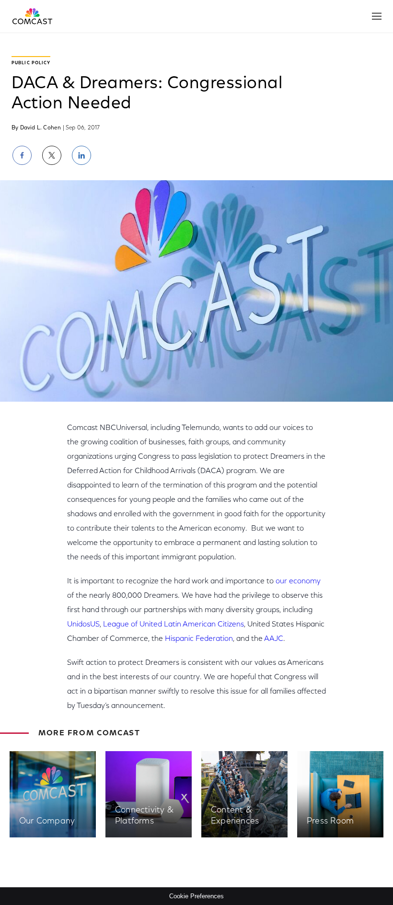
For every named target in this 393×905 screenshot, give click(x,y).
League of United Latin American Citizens (173, 624)
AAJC (273, 639)
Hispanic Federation (199, 639)
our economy (298, 581)
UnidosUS (83, 624)
